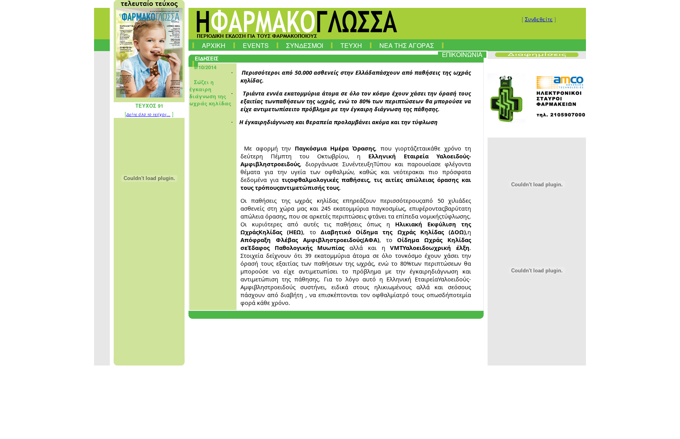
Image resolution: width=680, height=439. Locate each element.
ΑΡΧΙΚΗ (213, 45)
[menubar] (338, 53)
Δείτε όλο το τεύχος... (148, 114)
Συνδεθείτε (539, 19)
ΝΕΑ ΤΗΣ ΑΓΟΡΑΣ (406, 45)
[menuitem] (193, 43)
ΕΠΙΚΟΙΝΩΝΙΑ (462, 54)
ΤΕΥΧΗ (351, 45)
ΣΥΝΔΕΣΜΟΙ (304, 45)
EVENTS (256, 45)
